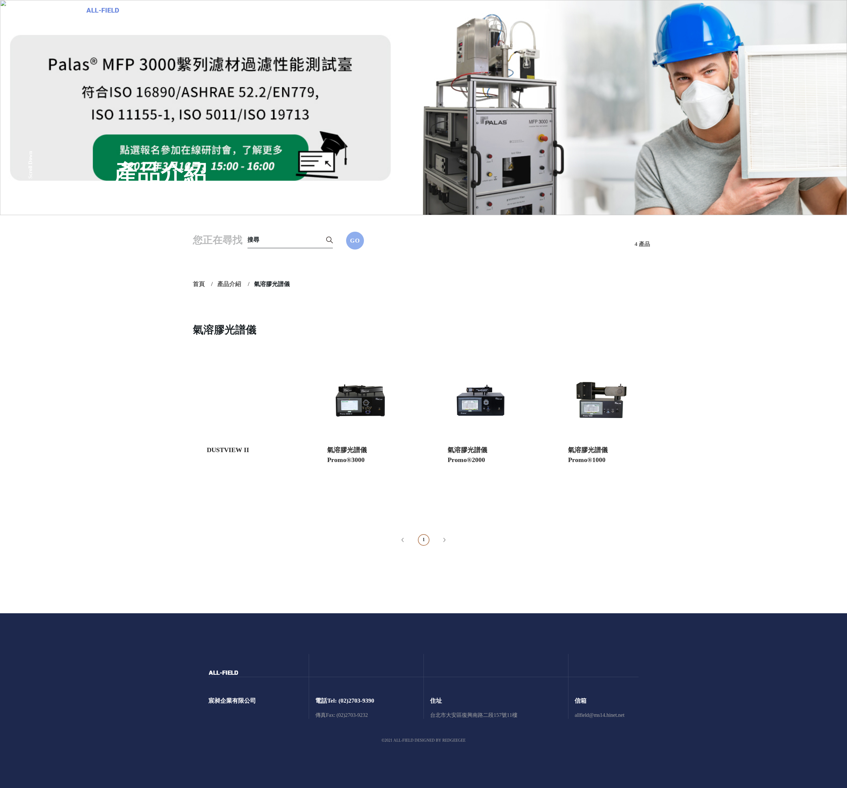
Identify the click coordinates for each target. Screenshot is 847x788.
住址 (436, 700)
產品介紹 (229, 284)
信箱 (581, 700)
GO (355, 240)
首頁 (199, 284)
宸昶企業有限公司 (232, 700)
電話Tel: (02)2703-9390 (344, 700)
